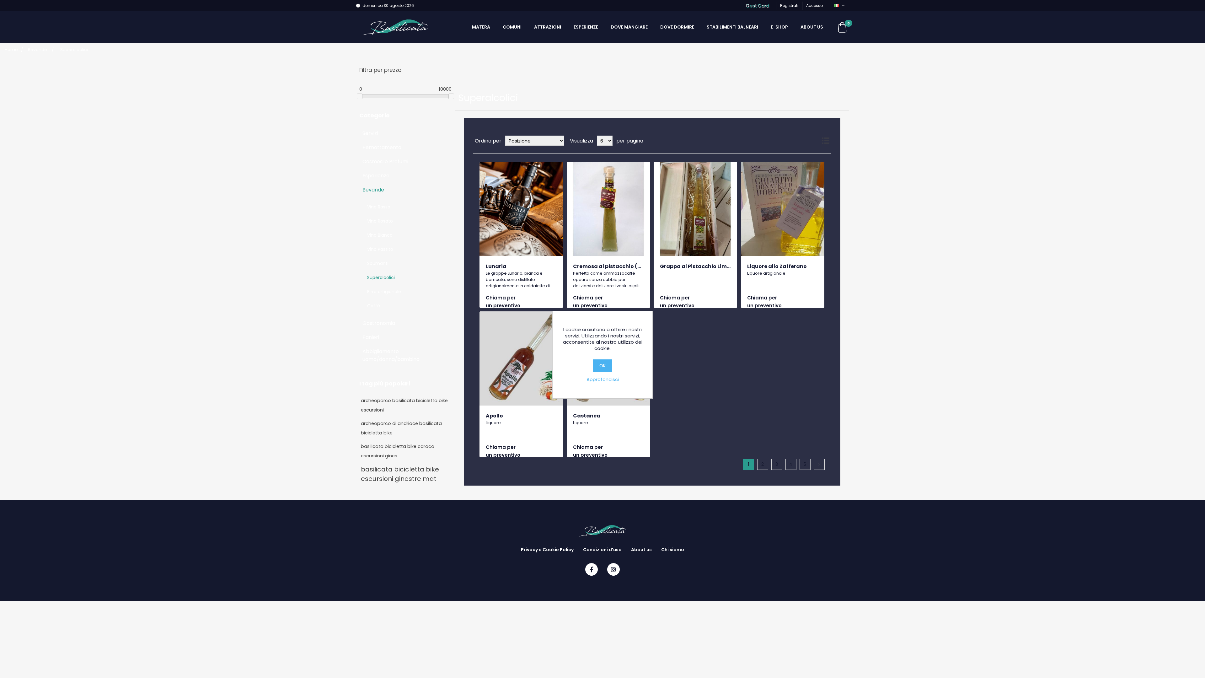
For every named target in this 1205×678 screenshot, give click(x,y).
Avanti (819, 464)
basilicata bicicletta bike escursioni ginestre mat (400, 474)
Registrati (789, 5)
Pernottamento (381, 147)
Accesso (814, 5)
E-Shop (779, 27)
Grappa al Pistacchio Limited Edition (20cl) (717, 266)
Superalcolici (381, 277)
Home (11, 49)
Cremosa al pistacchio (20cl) (612, 266)
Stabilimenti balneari (732, 27)
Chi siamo (672, 549)
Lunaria (496, 266)
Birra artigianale (384, 291)
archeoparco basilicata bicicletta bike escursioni (404, 405)
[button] (839, 5)
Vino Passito (380, 249)
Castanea (586, 415)
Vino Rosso (378, 207)
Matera (481, 27)
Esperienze (586, 27)
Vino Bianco (380, 235)
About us (812, 27)
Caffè (373, 306)
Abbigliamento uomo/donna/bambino (391, 355)
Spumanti (377, 263)
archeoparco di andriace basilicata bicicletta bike (401, 428)
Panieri (370, 337)
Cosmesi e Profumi (385, 161)
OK (602, 366)
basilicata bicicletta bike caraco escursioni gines (397, 451)
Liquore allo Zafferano (777, 266)
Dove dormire (677, 27)
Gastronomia (378, 323)
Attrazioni (547, 27)
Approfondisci (602, 379)
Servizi (370, 133)
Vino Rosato (380, 221)
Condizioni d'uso (602, 549)
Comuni (512, 27)
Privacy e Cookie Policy (547, 549)
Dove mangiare (629, 27)
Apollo (494, 415)
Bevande (373, 189)
